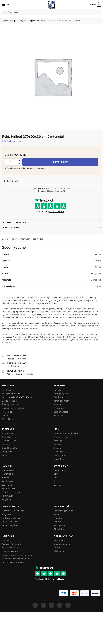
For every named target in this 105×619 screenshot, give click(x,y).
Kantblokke (7, 433)
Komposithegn (61, 437)
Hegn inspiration (10, 551)
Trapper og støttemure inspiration (18, 555)
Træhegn (58, 441)
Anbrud (57, 521)
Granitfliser (59, 397)
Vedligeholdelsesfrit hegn (66, 433)
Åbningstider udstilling (13, 408)
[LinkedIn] (59, 605)
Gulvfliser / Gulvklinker (13, 511)
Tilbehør (58, 448)
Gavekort (58, 485)
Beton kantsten (9, 437)
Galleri (5, 239)
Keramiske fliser (61, 401)
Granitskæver (60, 470)
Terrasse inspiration (11, 544)
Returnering (59, 525)
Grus (56, 477)
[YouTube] (68, 605)
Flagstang (6, 499)
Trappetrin (7, 444)
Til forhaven (7, 496)
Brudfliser (58, 415)
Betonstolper (60, 455)
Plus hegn (58, 451)
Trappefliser (7, 451)
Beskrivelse (38, 239)
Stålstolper (59, 459)
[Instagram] (43, 605)
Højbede (23, 21)
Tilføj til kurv (60, 162)
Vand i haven (8, 481)
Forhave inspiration (11, 547)
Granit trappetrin (10, 448)
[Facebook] (35, 605)
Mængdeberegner (62, 544)
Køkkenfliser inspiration (13, 562)
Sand (56, 474)
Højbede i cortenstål (37, 21)
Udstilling (6, 540)
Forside (5, 21)
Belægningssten (61, 393)
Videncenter (59, 551)
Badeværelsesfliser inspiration (16, 558)
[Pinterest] (51, 605)
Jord (56, 481)
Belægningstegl (61, 412)
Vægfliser (6, 514)
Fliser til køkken (9, 521)
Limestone (59, 408)
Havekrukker (8, 470)
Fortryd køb (7, 419)
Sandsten (58, 404)
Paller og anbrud (11, 228)
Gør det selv (59, 540)
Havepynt (14, 21)
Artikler (57, 547)
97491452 (6, 390)
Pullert (5, 455)
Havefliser (58, 390)
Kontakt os (7, 412)
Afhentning (59, 529)
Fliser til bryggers (10, 525)
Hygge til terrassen (11, 492)
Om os (5, 415)
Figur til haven (9, 488)
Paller (56, 514)
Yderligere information (20, 239)
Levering (58, 518)
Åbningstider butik (11, 404)
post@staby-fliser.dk (12, 393)
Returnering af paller (63, 511)
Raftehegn (58, 444)
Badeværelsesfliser (11, 518)
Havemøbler (7, 474)
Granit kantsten (9, 441)
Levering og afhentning (14, 222)
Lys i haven (7, 485)
